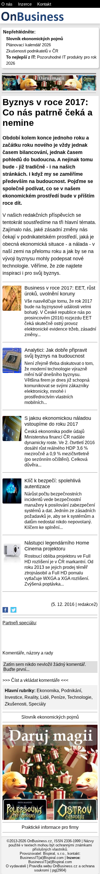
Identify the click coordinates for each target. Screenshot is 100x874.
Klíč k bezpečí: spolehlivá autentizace (52, 483)
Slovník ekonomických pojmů (50, 717)
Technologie (79, 697)
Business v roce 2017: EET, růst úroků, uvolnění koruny (59, 291)
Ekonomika (48, 690)
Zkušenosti (15, 704)
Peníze (58, 697)
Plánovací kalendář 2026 (28, 44)
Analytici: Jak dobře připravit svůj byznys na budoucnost (55, 353)
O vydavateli (16, 866)
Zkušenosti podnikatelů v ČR (32, 51)
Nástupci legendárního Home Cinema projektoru (56, 546)
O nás (6, 4)
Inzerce (25, 4)
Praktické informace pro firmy (50, 827)
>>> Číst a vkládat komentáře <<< (35, 680)
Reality (31, 697)
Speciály (37, 704)
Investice (13, 697)
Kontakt (44, 4)
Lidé (44, 697)
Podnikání (71, 690)
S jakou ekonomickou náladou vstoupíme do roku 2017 (57, 421)
